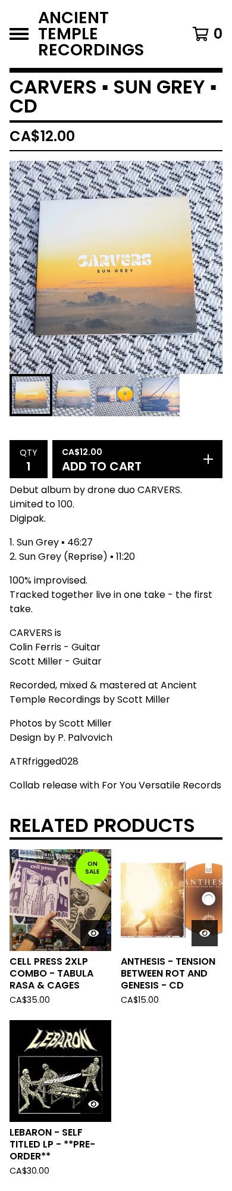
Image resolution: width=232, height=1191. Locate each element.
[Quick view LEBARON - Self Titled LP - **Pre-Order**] (93, 1104)
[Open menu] (19, 34)
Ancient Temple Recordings (91, 34)
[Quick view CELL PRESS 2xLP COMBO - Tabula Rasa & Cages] (93, 933)
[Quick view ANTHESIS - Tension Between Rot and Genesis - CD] (205, 933)
